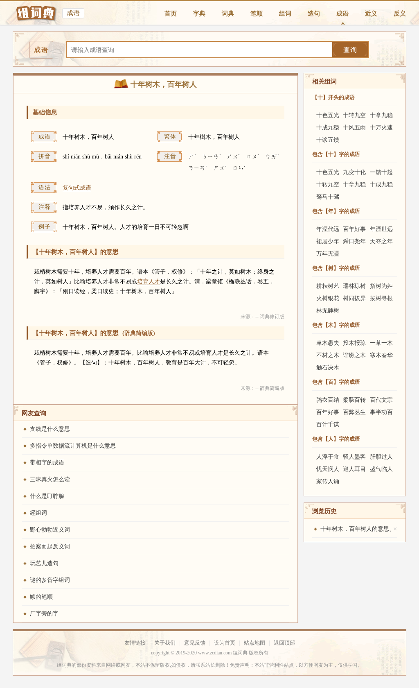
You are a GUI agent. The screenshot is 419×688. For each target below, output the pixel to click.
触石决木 (327, 367)
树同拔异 (354, 298)
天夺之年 (381, 241)
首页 (170, 13)
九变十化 (354, 172)
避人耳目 (354, 469)
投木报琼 (354, 343)
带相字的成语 (47, 462)
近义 (371, 13)
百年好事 (354, 229)
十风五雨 (354, 127)
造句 (314, 13)
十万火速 (381, 127)
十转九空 (354, 115)
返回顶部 (284, 643)
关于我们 (165, 643)
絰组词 (38, 513)
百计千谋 (327, 424)
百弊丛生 (354, 412)
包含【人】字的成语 (336, 439)
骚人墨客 (354, 457)
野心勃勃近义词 (50, 530)
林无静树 (327, 311)
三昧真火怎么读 (50, 479)
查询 (350, 49)
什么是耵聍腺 (47, 496)
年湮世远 (381, 229)
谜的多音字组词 (50, 580)
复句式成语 (77, 188)
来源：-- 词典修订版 (262, 316)
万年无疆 (327, 254)
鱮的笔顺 (41, 597)
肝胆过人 (381, 457)
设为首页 (224, 643)
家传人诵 (327, 481)
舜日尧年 (354, 241)
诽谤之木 (354, 355)
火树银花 (327, 298)
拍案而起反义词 (50, 546)
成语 (342, 13)
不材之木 (327, 355)
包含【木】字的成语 (336, 325)
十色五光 (327, 115)
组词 (285, 13)
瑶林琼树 (354, 286)
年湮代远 (327, 229)
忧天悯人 (327, 469)
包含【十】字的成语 (336, 154)
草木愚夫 (327, 343)
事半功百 (381, 412)
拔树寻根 (381, 298)
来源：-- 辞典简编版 (262, 388)
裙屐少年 (327, 241)
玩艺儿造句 (44, 563)
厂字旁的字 (44, 614)
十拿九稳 (381, 115)
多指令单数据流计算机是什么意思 (73, 446)
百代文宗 (381, 400)
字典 (199, 13)
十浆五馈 (327, 140)
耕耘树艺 (327, 286)
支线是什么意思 (50, 429)
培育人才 (148, 281)
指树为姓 (381, 286)
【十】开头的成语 (333, 97)
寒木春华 (381, 355)
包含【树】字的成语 (336, 268)
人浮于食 (327, 457)
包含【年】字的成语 (336, 211)
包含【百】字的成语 (336, 382)
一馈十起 (381, 172)
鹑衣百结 (327, 400)
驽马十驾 (327, 197)
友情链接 (135, 643)
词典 (228, 13)
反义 (400, 13)
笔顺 (256, 13)
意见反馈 (194, 643)
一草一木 (381, 343)
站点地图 (254, 643)
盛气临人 (381, 469)
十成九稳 (327, 127)
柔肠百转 (354, 400)
